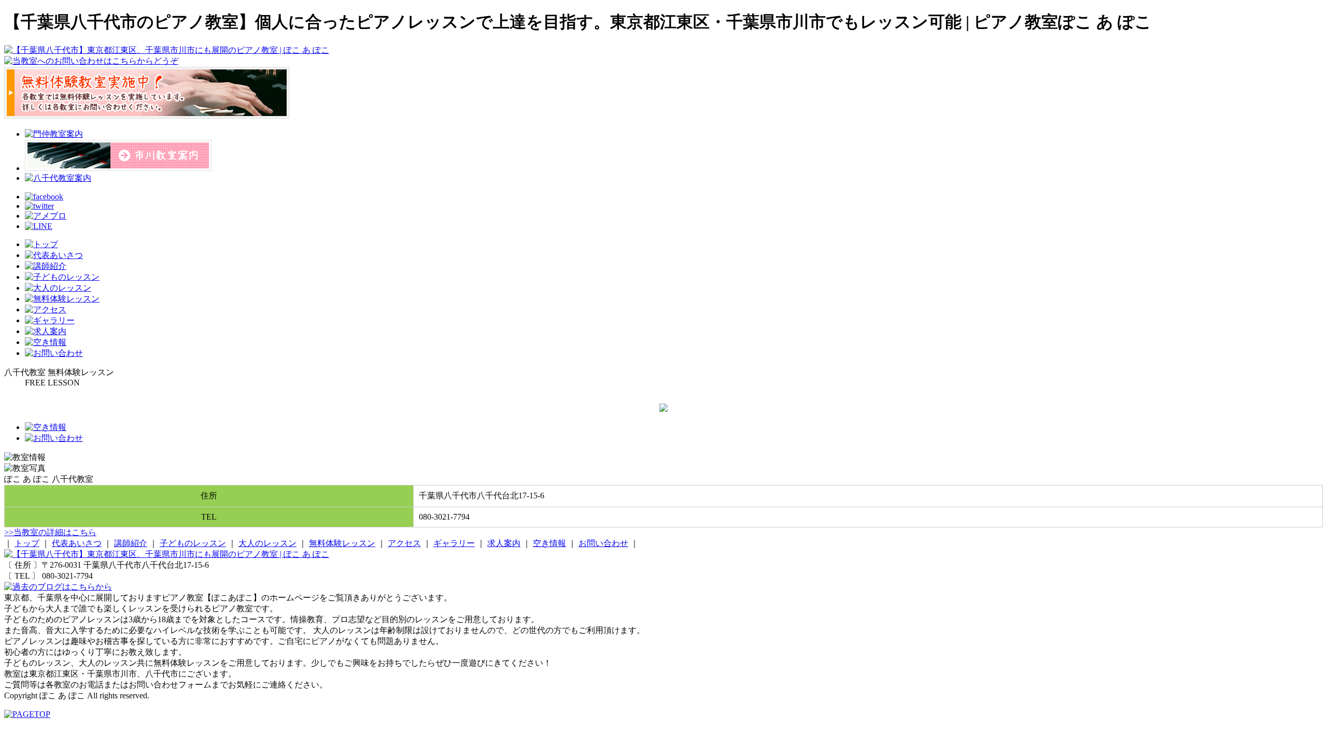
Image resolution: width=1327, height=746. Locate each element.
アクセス (404, 543)
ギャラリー (454, 543)
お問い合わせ (603, 543)
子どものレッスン (193, 543)
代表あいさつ (77, 543)
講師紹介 (130, 543)
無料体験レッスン (342, 543)
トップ (27, 543)
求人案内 (503, 543)
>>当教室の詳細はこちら (50, 532)
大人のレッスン (267, 543)
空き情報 (549, 543)
